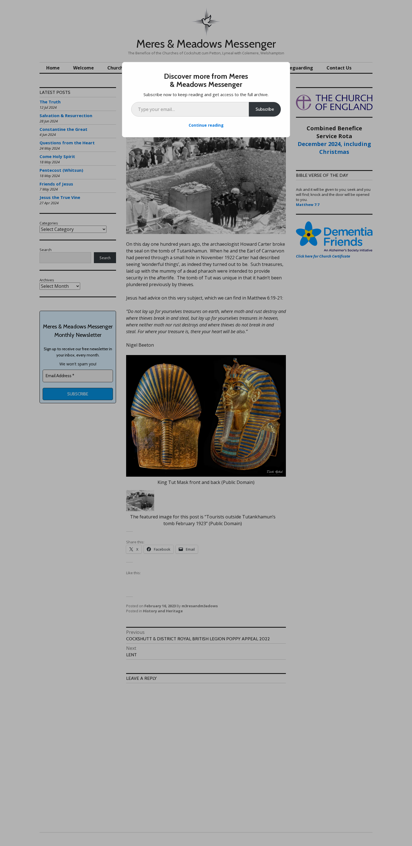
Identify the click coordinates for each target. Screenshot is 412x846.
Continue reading (206, 125)
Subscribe (265, 109)
